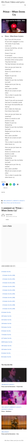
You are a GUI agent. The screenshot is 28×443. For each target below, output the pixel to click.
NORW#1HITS (13, 407)
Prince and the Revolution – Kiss (10, 434)
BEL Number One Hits (6, 357)
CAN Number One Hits (6, 323)
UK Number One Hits (6, 312)
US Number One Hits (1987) (9, 301)
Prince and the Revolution (13, 203)
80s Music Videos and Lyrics (12, 2)
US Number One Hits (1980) (9, 275)
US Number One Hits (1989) (9, 308)
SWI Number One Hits (6, 349)
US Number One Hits (6, 271)
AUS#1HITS (9, 200)
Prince (4, 203)
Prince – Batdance (6, 411)
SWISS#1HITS (4, 409)
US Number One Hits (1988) (9, 305)
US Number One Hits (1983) (9, 286)
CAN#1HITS (16, 200)
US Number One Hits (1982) (9, 282)
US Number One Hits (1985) (9, 293)
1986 (2, 432)
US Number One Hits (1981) (9, 279)
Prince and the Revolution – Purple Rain (12, 386)
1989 (2, 407)
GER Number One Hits (6, 316)
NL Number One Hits (6, 353)
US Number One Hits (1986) (9, 297)
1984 (4, 200)
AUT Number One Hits (6, 338)
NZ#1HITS (19, 407)
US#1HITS (22, 200)
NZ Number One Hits (6, 331)
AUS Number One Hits (6, 319)
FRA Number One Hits (6, 327)
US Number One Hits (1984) (9, 290)
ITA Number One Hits (6, 334)
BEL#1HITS (6, 384)
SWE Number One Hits (6, 345)
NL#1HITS (12, 384)
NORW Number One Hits (6, 342)
